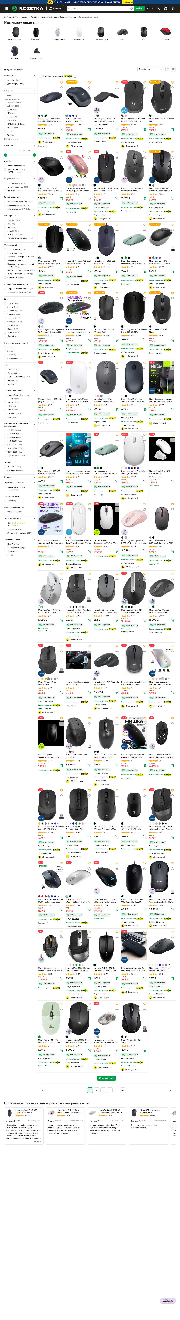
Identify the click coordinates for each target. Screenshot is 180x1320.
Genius (12, 128)
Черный (13, 332)
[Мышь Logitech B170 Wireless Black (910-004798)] (134, 307)
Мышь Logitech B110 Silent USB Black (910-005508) (132, 901)
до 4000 (14, 430)
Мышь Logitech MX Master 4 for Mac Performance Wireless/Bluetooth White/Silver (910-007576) (50, 611)
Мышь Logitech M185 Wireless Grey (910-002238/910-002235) (75, 120)
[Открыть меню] (6, 8)
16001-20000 (15, 452)
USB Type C (14, 235)
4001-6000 (14, 434)
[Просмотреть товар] (39, 116)
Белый (12, 303)
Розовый (13, 318)
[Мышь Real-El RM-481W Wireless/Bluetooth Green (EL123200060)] (51, 1018)
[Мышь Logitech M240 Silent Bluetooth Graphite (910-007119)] (134, 97)
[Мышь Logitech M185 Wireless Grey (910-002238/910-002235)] (78, 97)
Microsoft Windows (18, 395)
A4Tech (13, 106)
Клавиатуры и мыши (69, 17)
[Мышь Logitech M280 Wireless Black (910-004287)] (51, 166)
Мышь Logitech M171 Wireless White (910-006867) (134, 472)
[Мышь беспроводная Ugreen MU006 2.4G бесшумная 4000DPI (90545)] (51, 877)
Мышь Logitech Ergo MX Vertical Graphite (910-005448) (131, 611)
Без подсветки (16, 249)
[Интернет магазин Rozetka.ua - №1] (27, 8)
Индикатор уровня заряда (21, 270)
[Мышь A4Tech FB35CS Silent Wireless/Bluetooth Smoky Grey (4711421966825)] (78, 946)
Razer (12, 110)
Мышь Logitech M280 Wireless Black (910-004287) (50, 190)
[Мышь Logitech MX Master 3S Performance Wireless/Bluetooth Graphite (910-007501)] (106, 660)
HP (11, 113)
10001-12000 (15, 445)
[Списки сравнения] (165, 8)
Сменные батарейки (19, 292)
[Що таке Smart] (75, 76)
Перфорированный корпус (20, 274)
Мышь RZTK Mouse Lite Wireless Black (104, 331)
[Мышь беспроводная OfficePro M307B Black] (134, 804)
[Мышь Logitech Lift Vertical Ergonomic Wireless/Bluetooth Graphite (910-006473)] (78, 732)
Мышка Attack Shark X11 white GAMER (159, 472)
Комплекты (13, 373)
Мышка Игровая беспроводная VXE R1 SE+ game (49, 756)
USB (11, 227)
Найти (139, 8)
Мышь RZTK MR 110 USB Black (159, 331)
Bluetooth (14, 220)
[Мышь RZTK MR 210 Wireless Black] (162, 97)
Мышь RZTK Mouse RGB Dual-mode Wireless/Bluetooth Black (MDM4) (78, 262)
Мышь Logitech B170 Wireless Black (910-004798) (134, 331)
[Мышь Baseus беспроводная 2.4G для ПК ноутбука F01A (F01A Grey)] (162, 518)
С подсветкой (15, 277)
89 (123, 1090)
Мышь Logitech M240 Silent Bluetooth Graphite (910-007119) (133, 120)
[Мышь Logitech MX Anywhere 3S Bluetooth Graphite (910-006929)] (51, 307)
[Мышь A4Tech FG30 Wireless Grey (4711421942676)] (78, 588)
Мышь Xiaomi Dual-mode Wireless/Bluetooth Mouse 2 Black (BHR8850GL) (133, 400)
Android (13, 402)
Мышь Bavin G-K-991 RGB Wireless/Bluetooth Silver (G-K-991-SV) (78, 901)
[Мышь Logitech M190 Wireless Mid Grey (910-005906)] (162, 239)
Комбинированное (17, 187)
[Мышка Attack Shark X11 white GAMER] (162, 449)
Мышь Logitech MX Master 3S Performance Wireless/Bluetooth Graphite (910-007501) (106, 683)
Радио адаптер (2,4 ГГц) (20, 238)
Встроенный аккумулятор (20, 289)
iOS (11, 406)
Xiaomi (12, 117)
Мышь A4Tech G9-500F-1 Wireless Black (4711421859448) (131, 1041)
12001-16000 (14, 448)
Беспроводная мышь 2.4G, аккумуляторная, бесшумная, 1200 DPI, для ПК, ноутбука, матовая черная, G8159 (134, 969)
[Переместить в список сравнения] (61, 88)
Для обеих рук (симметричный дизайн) (20, 265)
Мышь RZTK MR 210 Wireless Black (161, 120)
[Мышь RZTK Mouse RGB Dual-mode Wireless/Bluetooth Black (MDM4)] (78, 239)
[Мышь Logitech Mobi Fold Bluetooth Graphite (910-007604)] (106, 97)
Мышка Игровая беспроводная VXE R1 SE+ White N (105, 542)
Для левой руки (16, 260)
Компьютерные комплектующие (45, 17)
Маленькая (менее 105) (19, 202)
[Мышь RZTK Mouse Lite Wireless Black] (106, 307)
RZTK (10, 131)
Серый (12, 325)
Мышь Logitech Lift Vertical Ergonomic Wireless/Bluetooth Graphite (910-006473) (78, 756)
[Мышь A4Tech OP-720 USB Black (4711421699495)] (106, 732)
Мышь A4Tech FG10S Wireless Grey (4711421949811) (51, 828)
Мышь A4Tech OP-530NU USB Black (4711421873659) (105, 969)
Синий (12, 329)
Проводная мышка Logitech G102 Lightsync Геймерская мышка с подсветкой (105, 901)
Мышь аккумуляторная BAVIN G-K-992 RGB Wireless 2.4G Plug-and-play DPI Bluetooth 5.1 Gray (106, 1041)
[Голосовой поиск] (131, 8)
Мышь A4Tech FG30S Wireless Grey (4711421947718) (47, 683)
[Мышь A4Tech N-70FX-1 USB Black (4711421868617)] (106, 166)
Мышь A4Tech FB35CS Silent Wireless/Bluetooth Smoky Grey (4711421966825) (78, 969)
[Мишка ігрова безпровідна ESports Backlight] (78, 660)
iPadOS (12, 410)
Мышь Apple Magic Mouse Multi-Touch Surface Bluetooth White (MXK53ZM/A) (78, 400)
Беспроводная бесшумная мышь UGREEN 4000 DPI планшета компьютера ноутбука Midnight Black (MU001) (49, 120)
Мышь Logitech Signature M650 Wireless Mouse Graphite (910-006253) (160, 611)
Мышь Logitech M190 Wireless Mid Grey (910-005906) (159, 262)
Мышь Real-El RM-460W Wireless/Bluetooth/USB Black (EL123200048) (104, 828)
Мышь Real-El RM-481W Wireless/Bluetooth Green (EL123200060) (49, 1041)
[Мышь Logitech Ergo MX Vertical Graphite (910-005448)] (134, 588)
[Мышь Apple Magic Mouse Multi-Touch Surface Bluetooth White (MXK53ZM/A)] (78, 377)
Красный (13, 314)
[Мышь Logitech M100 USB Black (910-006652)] (51, 449)
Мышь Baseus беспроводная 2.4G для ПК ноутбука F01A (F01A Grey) (161, 542)
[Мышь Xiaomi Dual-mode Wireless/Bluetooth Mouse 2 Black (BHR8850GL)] (134, 377)
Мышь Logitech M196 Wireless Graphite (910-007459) (104, 400)
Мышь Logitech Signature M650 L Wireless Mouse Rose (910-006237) (134, 542)
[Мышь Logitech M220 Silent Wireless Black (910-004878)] (162, 877)
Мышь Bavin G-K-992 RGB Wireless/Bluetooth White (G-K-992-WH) (69, 1111)
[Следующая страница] (170, 1090)
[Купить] (61, 129)
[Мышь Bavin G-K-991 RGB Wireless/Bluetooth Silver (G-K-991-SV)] (78, 877)
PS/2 (11, 224)
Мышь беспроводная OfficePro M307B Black (131, 828)
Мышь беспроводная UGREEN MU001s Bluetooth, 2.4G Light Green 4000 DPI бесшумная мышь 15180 (133, 262)
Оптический (15, 470)
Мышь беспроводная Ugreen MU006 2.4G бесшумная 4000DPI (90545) (50, 901)
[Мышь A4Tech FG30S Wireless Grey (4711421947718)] (51, 660)
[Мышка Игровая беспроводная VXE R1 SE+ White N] (106, 518)
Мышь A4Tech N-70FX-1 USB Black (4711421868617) (106, 190)
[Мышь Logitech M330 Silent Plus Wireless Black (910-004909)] (78, 1018)
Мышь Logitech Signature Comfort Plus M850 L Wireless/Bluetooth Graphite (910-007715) (133, 190)
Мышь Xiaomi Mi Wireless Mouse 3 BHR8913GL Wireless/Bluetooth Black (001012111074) (160, 969)
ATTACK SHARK (16, 124)
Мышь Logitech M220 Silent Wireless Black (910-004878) (161, 901)
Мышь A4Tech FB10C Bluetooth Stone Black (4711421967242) (75, 828)
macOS (13, 399)
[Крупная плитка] (168, 69)
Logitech (14, 102)
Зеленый (13, 307)
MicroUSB (13, 231)
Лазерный (14, 467)
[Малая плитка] (173, 69)
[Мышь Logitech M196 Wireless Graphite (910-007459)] (106, 377)
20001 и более (16, 456)
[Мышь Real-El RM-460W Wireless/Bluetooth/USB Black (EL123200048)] (106, 804)
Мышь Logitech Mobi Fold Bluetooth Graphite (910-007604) (104, 120)
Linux (12, 417)
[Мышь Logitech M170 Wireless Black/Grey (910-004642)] (51, 239)
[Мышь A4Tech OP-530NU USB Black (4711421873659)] (106, 946)
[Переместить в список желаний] (61, 82)
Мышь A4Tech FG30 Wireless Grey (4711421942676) (78, 611)
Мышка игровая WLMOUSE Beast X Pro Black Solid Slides (161, 756)
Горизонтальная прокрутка (20, 257)
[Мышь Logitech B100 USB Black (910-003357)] (106, 239)
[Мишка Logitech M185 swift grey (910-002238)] (51, 377)
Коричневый (14, 311)
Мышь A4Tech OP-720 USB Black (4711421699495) (105, 756)
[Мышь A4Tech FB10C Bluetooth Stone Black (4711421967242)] (78, 804)
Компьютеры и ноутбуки (18, 17)
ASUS (11, 120)
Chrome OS (14, 413)
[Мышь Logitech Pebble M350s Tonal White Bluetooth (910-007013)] (78, 518)
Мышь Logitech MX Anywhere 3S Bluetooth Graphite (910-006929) (51, 331)
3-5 (11, 355)
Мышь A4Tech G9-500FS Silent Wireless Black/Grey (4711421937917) (160, 190)
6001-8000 (14, 437)
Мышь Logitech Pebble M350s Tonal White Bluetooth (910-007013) (78, 542)
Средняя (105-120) (18, 205)
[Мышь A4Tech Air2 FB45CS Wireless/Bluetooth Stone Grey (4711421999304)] (162, 804)
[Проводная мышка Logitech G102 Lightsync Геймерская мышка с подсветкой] (106, 877)
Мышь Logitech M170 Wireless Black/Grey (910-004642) (49, 262)
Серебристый (15, 322)
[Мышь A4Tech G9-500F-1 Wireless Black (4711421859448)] (134, 1018)
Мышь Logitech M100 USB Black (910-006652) (49, 472)
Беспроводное (16, 183)
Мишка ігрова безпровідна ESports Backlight (77, 683)
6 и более (14, 358)
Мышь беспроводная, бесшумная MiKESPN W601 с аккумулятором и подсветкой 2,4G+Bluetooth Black (50, 969)
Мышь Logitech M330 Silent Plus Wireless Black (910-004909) (77, 1041)
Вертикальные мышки (18, 377)
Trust (11, 135)
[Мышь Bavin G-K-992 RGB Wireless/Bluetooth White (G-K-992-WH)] (51, 1113)
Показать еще (10, 139)
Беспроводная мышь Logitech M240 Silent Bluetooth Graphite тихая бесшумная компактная (134, 683)
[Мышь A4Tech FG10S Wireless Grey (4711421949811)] (51, 804)
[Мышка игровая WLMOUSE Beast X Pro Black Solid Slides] (162, 732)
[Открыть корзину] (173, 8)
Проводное (15, 190)
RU (148, 8)
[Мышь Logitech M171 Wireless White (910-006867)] (134, 449)
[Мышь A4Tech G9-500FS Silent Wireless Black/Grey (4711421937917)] (162, 166)
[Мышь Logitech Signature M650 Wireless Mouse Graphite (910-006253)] (162, 588)
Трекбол (12, 380)
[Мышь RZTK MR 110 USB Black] (162, 307)
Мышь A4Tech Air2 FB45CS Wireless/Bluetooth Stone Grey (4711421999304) (160, 828)
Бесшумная (14, 253)
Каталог (57, 8)
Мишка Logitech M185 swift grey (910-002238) (50, 400)
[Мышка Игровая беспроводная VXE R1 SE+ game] (51, 732)
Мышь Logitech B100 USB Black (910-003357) (104, 262)
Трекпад (12, 384)
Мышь (12, 369)
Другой (13, 336)
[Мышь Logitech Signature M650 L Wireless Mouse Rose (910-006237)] (134, 518)
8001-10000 (14, 441)
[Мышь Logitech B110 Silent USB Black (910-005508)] (134, 877)
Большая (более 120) (19, 209)
